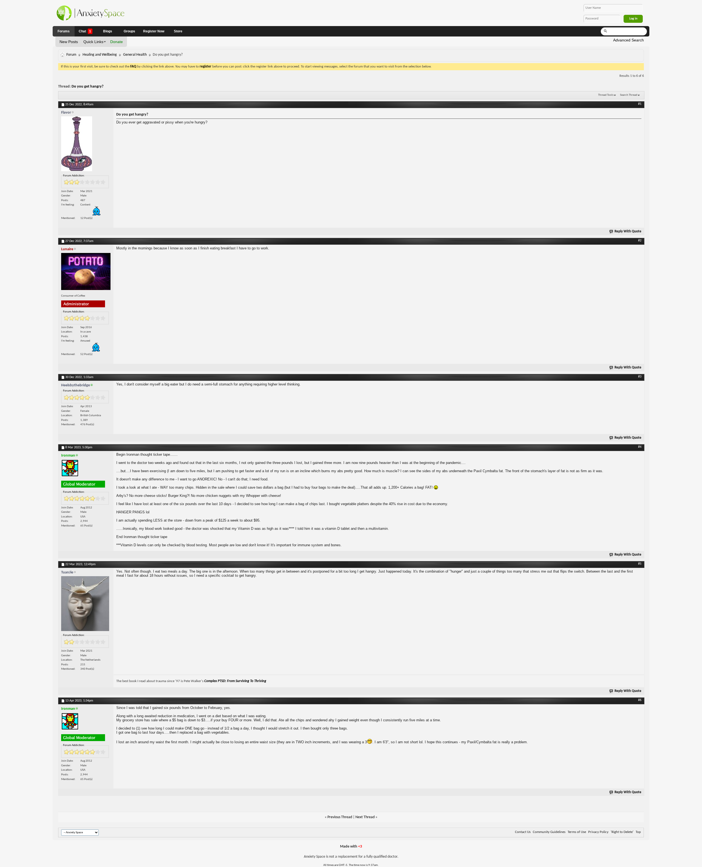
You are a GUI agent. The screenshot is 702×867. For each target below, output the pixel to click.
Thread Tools (605, 95)
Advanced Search (628, 40)
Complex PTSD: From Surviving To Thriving (235, 681)
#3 (639, 376)
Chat (85, 31)
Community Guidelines (549, 832)
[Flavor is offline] (86, 145)
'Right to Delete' (622, 832)
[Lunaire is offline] (86, 273)
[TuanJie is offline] (86, 605)
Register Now (153, 31)
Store (178, 31)
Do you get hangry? (87, 87)
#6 (639, 700)
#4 (639, 447)
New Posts (69, 42)
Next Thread (365, 817)
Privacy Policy (598, 832)
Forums (64, 31)
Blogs (107, 31)
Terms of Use (577, 832)
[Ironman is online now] (86, 469)
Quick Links (93, 42)
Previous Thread (339, 817)
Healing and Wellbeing (100, 55)
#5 (639, 563)
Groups (129, 31)
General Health (135, 55)
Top (638, 832)
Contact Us (523, 832)
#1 (639, 104)
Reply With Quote (628, 231)
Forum (71, 55)
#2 (639, 240)
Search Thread (628, 95)
